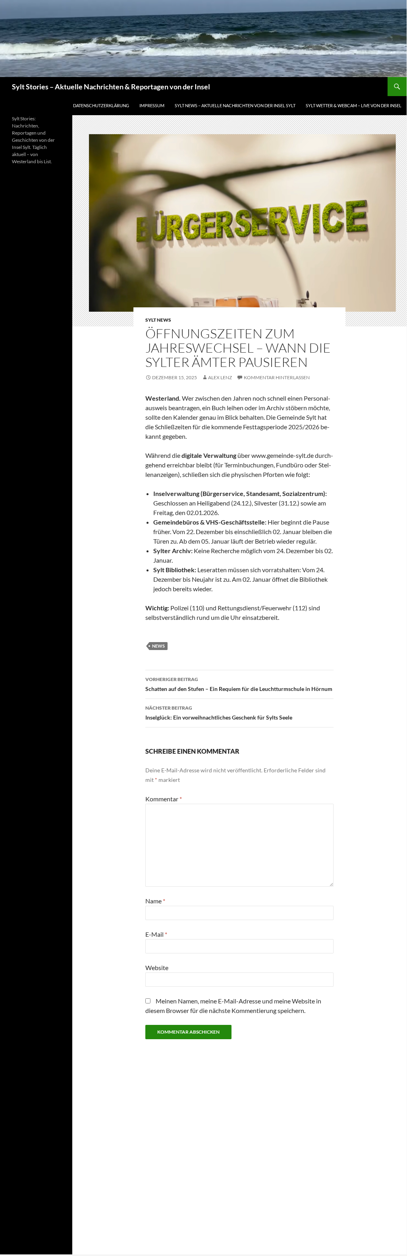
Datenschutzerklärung (101, 105)
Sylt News (158, 320)
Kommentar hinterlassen (277, 377)
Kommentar (163, 799)
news (158, 645)
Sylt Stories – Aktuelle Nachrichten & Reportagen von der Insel (111, 86)
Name (155, 901)
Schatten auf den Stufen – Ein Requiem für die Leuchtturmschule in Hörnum (238, 684)
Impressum (151, 105)
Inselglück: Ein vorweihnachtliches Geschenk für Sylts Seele (218, 713)
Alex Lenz (220, 377)
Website (156, 967)
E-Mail (156, 934)
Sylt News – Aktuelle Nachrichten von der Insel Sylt (235, 105)
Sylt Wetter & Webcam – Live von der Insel (353, 105)
